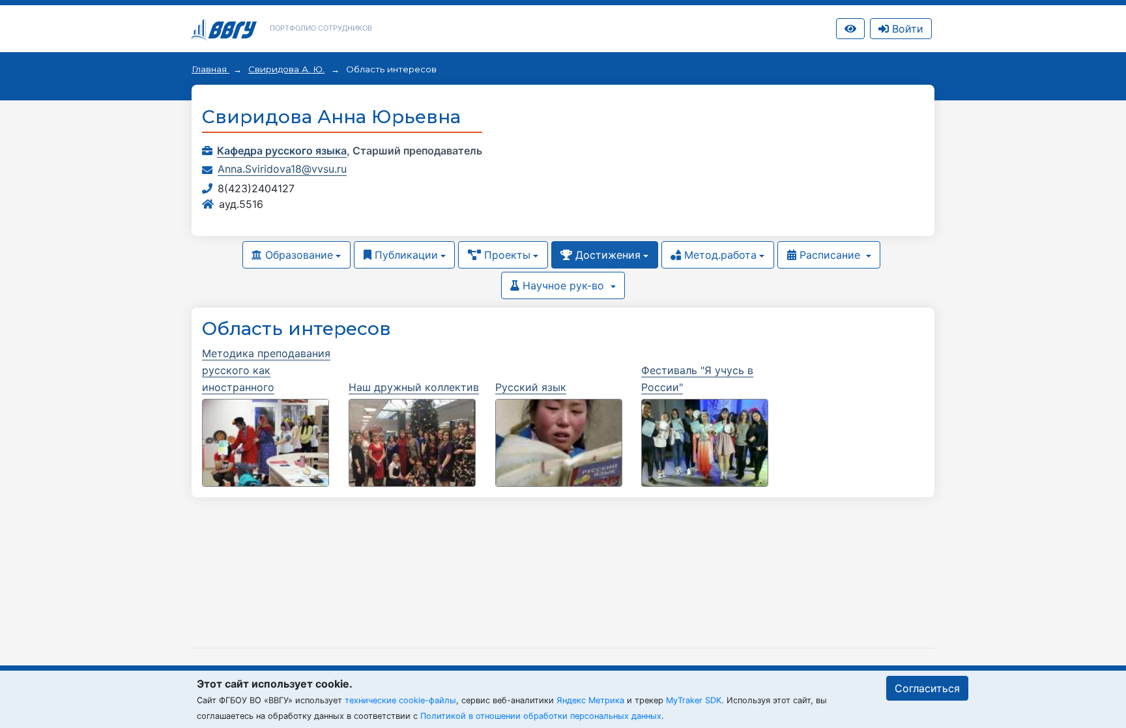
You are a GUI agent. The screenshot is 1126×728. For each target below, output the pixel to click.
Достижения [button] (606, 254)
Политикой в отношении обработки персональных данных (540, 716)
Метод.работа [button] (719, 254)
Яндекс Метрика (590, 700)
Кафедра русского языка (282, 150)
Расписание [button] (829, 254)
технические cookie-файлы (400, 700)
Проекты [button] (505, 254)
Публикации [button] (404, 254)
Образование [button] (297, 254)
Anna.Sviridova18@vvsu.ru (282, 168)
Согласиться (927, 688)
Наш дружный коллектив (414, 387)
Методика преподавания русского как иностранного (266, 370)
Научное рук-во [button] (563, 285)
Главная (210, 69)
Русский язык (530, 387)
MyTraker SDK (693, 700)
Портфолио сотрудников (321, 28)
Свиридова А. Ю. (286, 69)
